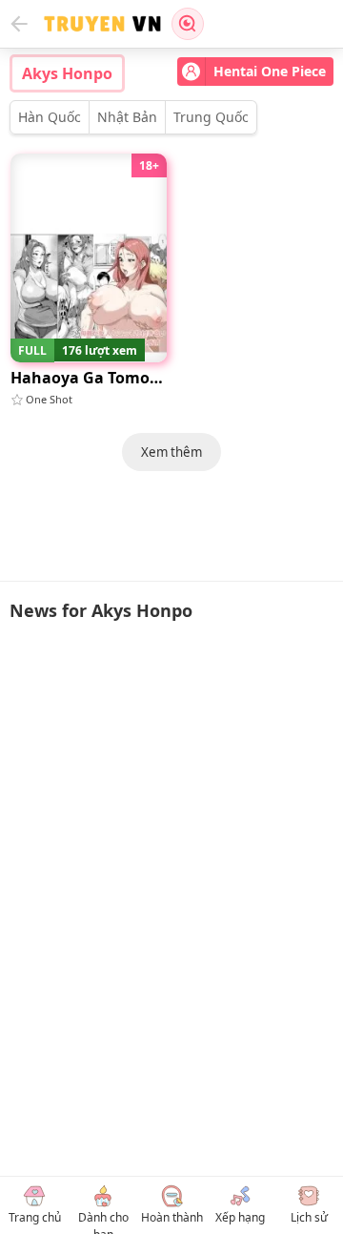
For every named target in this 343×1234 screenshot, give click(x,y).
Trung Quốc (211, 117)
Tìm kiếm (188, 24)
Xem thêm (171, 452)
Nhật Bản (127, 117)
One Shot (49, 399)
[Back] (19, 24)
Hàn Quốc (49, 117)
